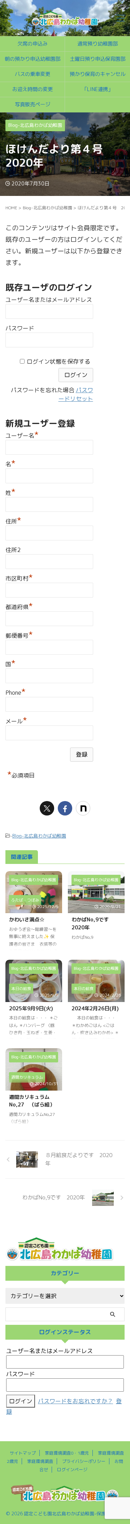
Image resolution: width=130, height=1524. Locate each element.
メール (16, 720)
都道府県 (19, 606)
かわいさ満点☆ (26, 919)
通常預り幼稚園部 (97, 43)
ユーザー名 (22, 435)
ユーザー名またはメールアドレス (48, 300)
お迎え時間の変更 (32, 89)
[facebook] (65, 808)
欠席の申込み (32, 43)
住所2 (13, 550)
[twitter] (47, 808)
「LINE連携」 (97, 89)
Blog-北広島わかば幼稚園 (39, 835)
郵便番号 (19, 634)
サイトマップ (23, 1453)
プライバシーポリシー (83, 1461)
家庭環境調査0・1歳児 (67, 1453)
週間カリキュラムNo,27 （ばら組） (32, 1101)
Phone (15, 692)
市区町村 (19, 577)
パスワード (19, 328)
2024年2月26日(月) (95, 1008)
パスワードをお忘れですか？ (75, 1401)
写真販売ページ (32, 104)
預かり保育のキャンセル (97, 74)
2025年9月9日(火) (31, 1008)
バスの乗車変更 (32, 74)
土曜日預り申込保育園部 (97, 59)
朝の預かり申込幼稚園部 (32, 59)
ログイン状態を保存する (58, 361)
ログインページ (72, 1470)
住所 (13, 520)
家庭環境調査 (40, 1461)
